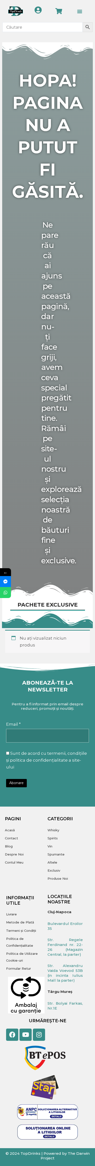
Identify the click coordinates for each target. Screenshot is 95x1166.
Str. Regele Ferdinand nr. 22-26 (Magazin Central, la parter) (65, 947)
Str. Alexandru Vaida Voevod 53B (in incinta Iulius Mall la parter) (65, 973)
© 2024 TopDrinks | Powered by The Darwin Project (48, 1156)
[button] (80, 11)
